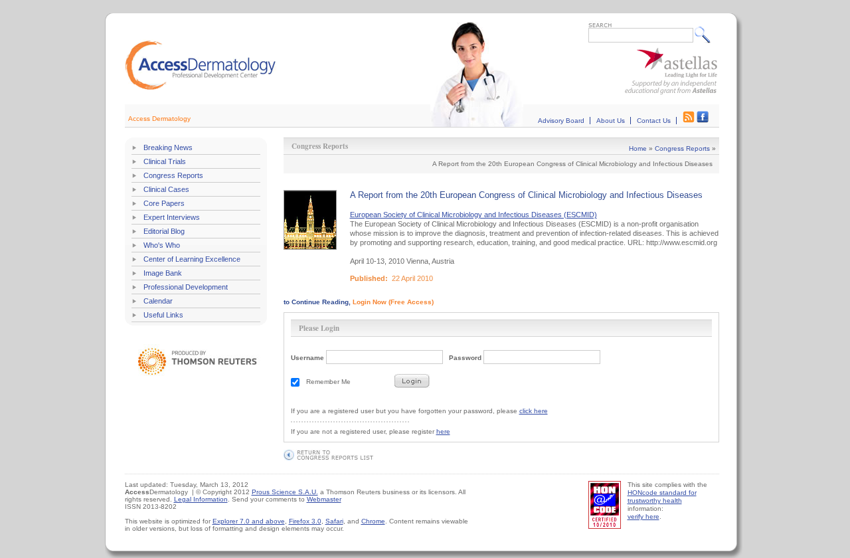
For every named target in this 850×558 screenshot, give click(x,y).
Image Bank (162, 273)
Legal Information (201, 499)
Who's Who (161, 245)
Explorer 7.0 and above (248, 521)
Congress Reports (173, 175)
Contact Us (654, 120)
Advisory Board (561, 120)
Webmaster (324, 499)
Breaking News (168, 147)
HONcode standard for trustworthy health (662, 496)
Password (465, 357)
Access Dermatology (159, 118)
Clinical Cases (166, 189)
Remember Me (328, 381)
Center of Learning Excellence (191, 259)
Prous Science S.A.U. (285, 492)
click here (533, 411)
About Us (610, 120)
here (443, 431)
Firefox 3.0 (305, 521)
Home (638, 148)
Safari (334, 521)
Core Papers (164, 203)
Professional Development (185, 287)
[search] (706, 34)
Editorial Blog (164, 231)
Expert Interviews (171, 217)
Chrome (373, 521)
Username (307, 357)
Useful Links (163, 315)
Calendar (158, 301)
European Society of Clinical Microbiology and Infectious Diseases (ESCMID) (473, 215)
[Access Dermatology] (200, 88)
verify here (643, 516)
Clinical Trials (164, 161)
